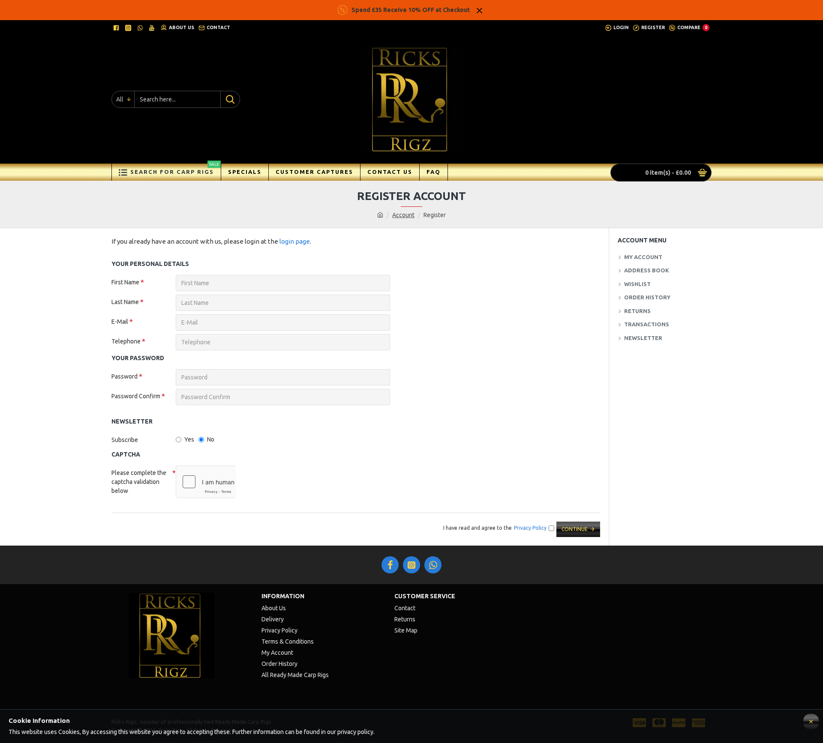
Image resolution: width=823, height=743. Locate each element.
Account (403, 215)
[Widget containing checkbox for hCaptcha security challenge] (206, 481)
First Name (125, 282)
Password (124, 376)
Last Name (125, 301)
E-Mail (119, 321)
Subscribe (124, 439)
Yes (189, 439)
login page (294, 241)
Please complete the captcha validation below (138, 481)
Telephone (126, 341)
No (210, 439)
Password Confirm (135, 396)
